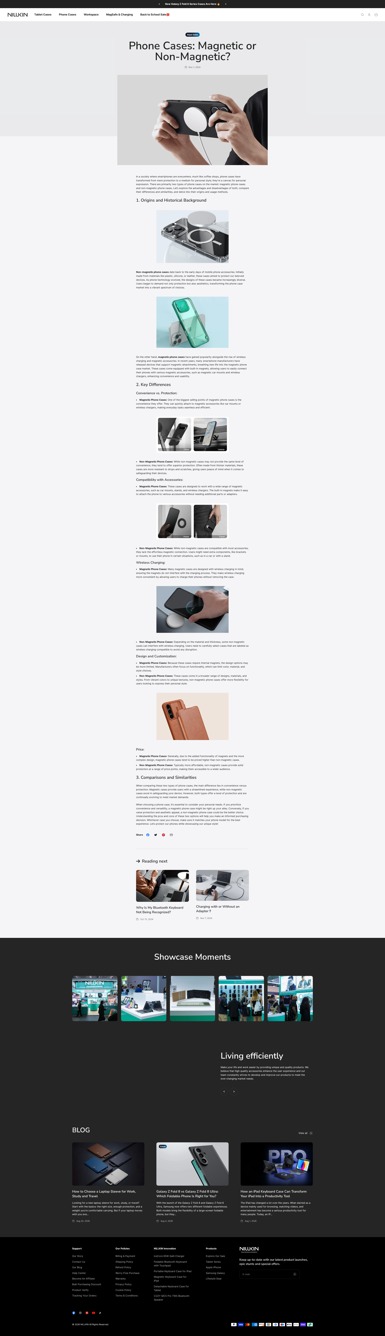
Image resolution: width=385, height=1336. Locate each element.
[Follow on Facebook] (73, 1313)
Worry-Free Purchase (127, 1273)
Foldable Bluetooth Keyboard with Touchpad (170, 1263)
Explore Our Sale (215, 1256)
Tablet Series (213, 1261)
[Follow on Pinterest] (86, 1313)
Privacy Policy (124, 1284)
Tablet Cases (42, 14)
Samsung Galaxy (215, 1273)
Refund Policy (123, 1267)
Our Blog (77, 1267)
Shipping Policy (124, 1261)
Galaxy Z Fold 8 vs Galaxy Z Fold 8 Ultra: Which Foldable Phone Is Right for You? (187, 1193)
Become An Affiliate (83, 1278)
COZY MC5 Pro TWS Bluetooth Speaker (171, 1297)
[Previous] (159, 4)
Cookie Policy (123, 1289)
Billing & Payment (125, 1256)
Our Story (77, 1256)
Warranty (121, 1278)
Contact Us (78, 1261)
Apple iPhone (213, 1267)
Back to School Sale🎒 (154, 14)
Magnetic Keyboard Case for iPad (170, 1278)
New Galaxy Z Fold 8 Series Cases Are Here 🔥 (192, 3)
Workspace (91, 14)
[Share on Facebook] (148, 835)
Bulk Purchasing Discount (86, 1284)
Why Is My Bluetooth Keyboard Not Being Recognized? (159, 910)
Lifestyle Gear (214, 1278)
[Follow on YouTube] (93, 1313)
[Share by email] (171, 835)
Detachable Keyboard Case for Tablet (171, 1288)
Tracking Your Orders (84, 1295)
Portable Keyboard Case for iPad (172, 1271)
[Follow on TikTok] (100, 1313)
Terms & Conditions (127, 1295)
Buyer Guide (192, 35)
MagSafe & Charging (119, 14)
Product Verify (80, 1289)
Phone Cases (67, 14)
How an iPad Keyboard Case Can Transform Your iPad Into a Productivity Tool (274, 1193)
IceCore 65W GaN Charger (169, 1256)
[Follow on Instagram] (80, 1313)
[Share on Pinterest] (163, 835)
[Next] (225, 4)
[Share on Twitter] (156, 835)
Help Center (79, 1273)
